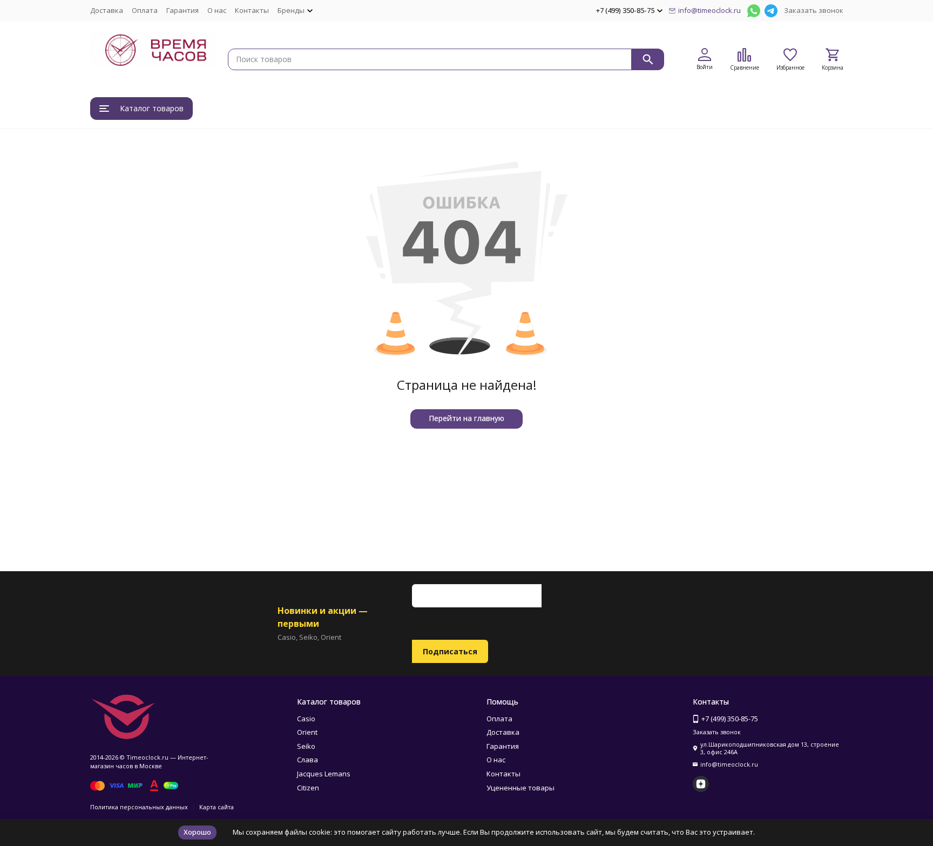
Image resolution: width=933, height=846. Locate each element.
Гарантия (182, 10)
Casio (306, 718)
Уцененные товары (520, 788)
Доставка (106, 10)
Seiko (306, 746)
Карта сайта (216, 807)
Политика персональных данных (139, 807)
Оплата (145, 10)
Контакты (252, 10)
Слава (307, 759)
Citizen (308, 788)
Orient (307, 732)
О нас (216, 10)
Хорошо (197, 832)
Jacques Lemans (323, 774)
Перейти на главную (466, 418)
